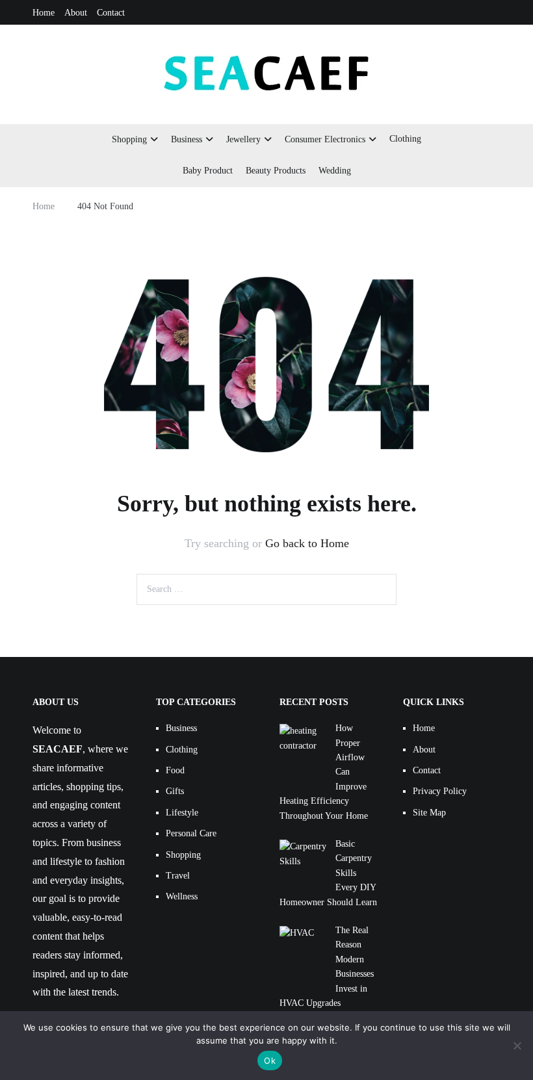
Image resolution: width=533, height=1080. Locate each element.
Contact (111, 13)
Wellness (182, 896)
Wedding (334, 170)
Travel (178, 876)
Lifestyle (182, 812)
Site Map (429, 812)
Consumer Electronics (325, 139)
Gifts (175, 791)
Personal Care (191, 833)
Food (175, 770)
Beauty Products (276, 170)
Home (43, 13)
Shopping (129, 139)
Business (186, 139)
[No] (516, 1045)
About (75, 13)
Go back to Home (307, 543)
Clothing (405, 139)
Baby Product (208, 170)
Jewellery (243, 139)
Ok (270, 1060)
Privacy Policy (440, 791)
